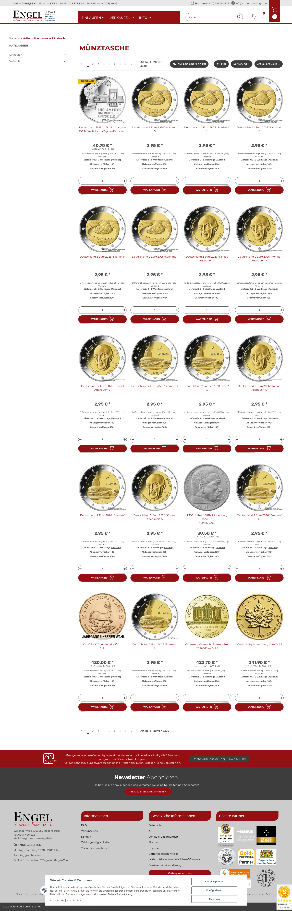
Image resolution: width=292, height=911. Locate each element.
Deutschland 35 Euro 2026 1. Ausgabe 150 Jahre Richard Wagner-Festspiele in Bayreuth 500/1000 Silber (102, 129)
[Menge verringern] (80, 180)
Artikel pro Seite (267, 63)
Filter (222, 63)
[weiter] (137, 64)
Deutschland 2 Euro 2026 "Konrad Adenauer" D (259, 387)
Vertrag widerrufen (180, 873)
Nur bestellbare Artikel (191, 63)
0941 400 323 (26, 834)
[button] (253, 17)
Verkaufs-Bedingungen (163, 836)
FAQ (84, 825)
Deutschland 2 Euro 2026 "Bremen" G (207, 387)
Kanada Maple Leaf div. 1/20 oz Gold (259, 644)
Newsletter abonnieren (148, 791)
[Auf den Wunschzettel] (120, 82)
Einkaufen (15, 54)
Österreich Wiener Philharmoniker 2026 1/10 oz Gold (207, 646)
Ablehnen (214, 899)
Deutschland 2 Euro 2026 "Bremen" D (259, 517)
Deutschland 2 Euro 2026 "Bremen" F (102, 517)
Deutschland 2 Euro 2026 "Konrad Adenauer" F (259, 258)
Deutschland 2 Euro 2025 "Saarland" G (154, 129)
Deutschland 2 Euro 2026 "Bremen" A (154, 646)
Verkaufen (15, 61)
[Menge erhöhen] (125, 180)
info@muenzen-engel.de (251, 3)
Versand (102, 156)
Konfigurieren (214, 890)
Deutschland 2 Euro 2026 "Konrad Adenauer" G (102, 387)
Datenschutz (74, 900)
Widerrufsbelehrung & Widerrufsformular (175, 859)
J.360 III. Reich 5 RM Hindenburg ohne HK (207, 517)
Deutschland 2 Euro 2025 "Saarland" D (102, 258)
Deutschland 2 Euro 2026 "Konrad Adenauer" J (207, 258)
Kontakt (86, 836)
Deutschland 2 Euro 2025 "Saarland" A (154, 258)
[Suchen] (238, 17)
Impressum (57, 900)
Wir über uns (89, 831)
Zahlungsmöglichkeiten (96, 842)
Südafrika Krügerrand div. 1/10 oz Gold (102, 646)
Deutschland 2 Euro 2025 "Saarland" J (207, 129)
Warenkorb (99, 189)
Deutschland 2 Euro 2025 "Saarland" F (259, 129)
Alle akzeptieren (214, 881)
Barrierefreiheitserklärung (165, 865)
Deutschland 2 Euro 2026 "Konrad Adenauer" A (154, 517)
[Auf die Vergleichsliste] (111, 82)
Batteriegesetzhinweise (163, 853)
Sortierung (240, 63)
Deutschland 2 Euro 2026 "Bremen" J (154, 386)
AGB (151, 831)
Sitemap (154, 842)
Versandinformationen (95, 848)
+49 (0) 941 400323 (217, 3)
